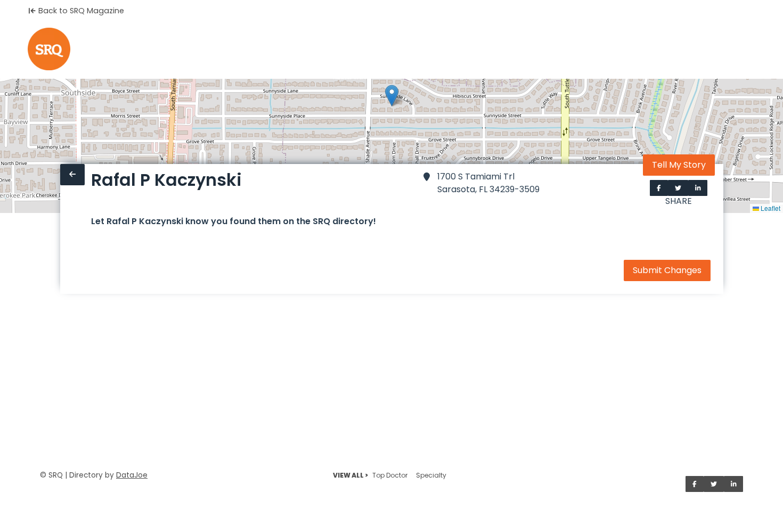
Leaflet (769, 207)
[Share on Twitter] (678, 188)
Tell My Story (679, 165)
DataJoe (132, 475)
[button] (391, 95)
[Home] (49, 49)
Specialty (431, 475)
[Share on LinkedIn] (698, 188)
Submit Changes (667, 270)
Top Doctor (389, 475)
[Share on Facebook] (659, 188)
